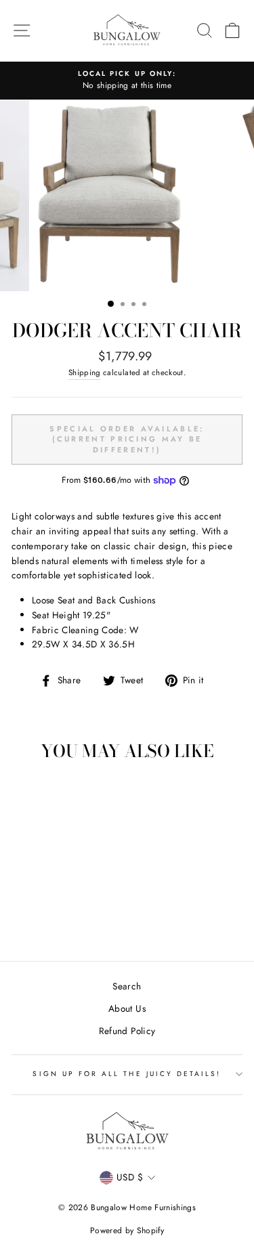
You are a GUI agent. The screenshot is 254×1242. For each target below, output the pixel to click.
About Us (127, 1008)
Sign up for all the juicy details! (127, 1074)
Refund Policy (127, 1030)
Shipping (84, 372)
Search (126, 986)
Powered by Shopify (127, 1230)
